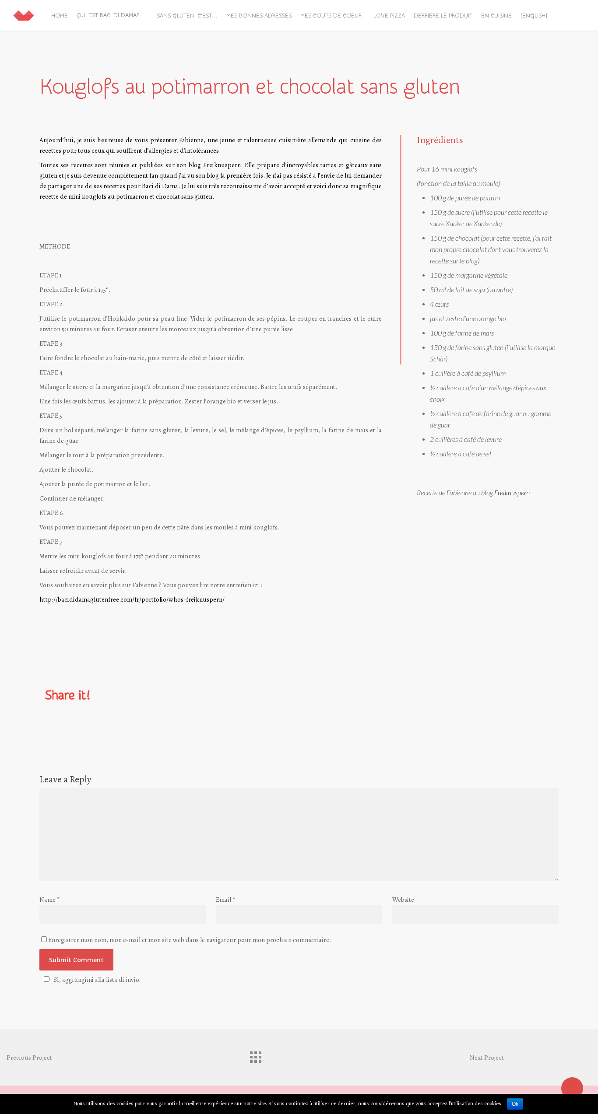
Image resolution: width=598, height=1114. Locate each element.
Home (59, 15)
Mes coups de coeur (331, 15)
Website (403, 899)
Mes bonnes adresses (259, 15)
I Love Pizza (387, 15)
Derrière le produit (443, 15)
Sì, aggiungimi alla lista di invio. (97, 979)
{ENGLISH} (534, 15)
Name (49, 899)
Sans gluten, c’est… (187, 15)
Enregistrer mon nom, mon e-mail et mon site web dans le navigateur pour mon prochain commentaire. (189, 939)
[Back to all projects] (255, 1055)
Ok (515, 1104)
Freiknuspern (222, 165)
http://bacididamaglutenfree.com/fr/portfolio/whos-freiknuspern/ (132, 599)
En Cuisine (496, 15)
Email (226, 899)
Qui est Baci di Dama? (108, 15)
